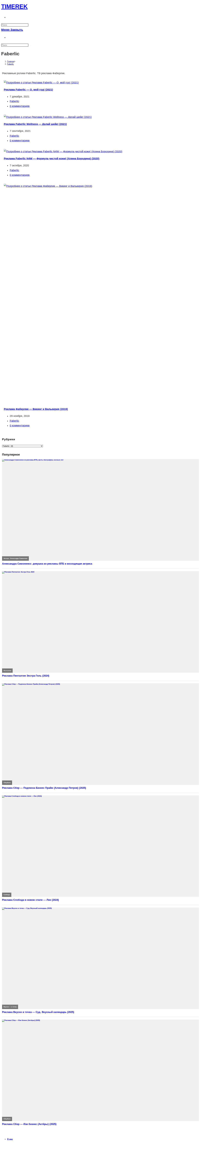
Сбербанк (7, 782)
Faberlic (10, 64)
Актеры (6, 558)
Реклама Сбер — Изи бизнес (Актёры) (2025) (29, 1124)
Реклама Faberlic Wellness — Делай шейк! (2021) (35, 124)
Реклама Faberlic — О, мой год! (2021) (28, 89)
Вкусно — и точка (10, 1007)
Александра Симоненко (18, 558)
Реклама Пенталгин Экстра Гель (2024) (25, 675)
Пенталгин (7, 670)
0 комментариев (20, 106)
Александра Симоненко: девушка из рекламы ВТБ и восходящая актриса (47, 563)
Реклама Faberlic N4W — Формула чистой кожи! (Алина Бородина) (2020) (51, 158)
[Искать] (30, 45)
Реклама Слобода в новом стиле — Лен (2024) (30, 900)
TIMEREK (14, 6)
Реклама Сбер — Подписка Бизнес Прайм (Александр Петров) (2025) (44, 787)
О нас (10, 1139)
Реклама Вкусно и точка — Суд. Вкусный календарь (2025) (38, 1012)
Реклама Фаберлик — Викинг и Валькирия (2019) (36, 409)
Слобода (7, 894)
